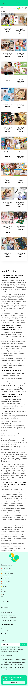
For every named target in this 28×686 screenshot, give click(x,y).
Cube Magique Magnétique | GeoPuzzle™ (7, 153)
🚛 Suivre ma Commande (6, 589)
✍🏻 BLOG (3, 594)
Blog (2, 628)
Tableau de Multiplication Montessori (20, 179)
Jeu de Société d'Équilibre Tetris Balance (7, 179)
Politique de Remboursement (7, 612)
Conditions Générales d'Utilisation (8, 617)
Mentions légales (5, 607)
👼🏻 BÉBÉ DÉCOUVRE (6, 576)
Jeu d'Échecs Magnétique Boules (7, 104)
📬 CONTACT (4, 591)
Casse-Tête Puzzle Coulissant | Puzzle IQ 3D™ (7, 128)
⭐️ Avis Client (4, 586)
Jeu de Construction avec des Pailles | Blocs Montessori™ (20, 153)
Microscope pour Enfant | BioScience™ (12, 385)
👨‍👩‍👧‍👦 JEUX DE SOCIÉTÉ (6, 578)
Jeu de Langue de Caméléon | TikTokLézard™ (20, 78)
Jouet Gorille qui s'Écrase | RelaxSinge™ (20, 128)
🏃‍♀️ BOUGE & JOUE (5, 570)
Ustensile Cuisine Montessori (7, 29)
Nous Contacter (4, 636)
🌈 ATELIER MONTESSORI (7, 573)
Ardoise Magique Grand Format (7, 77)
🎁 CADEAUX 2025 (5, 581)
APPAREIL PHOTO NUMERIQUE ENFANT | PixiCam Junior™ (20, 30)
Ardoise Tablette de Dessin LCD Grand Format (20, 253)
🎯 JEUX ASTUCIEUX (6, 568)
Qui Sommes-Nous (5, 596)
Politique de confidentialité (7, 610)
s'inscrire (23, 644)
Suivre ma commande (7, 655)
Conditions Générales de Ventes (8, 615)
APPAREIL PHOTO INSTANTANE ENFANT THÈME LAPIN (7, 228)
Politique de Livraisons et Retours (8, 620)
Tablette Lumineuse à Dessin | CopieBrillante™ (20, 203)
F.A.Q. (2, 604)
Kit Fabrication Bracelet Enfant (20, 54)
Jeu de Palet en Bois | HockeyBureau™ (7, 54)
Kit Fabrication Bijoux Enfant (7, 203)
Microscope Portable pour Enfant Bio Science (7, 253)
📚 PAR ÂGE (4, 583)
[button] (2, 8)
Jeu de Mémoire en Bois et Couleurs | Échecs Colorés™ (20, 104)
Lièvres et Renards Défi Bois (20, 227)
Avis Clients (3, 633)
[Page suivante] (22, 266)
